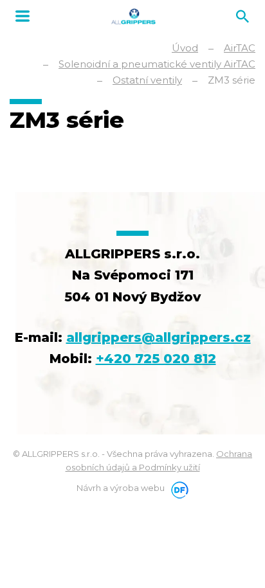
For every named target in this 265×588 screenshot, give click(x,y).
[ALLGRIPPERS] (133, 16)
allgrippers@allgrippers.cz (158, 337)
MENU (22, 16)
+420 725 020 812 (156, 358)
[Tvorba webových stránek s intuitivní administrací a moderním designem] (177, 488)
